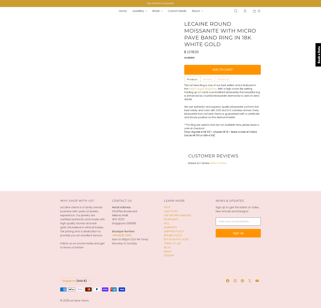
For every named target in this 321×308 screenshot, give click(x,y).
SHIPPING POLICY (174, 231)
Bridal (155, 11)
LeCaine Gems (79, 300)
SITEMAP (169, 255)
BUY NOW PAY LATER (176, 239)
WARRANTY (170, 227)
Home (123, 11)
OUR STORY (171, 211)
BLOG (167, 247)
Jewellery (138, 11)
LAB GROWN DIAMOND (177, 215)
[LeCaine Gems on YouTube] (257, 281)
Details (207, 79)
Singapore (74, 281)
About (196, 11)
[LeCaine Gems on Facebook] (227, 281)
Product (192, 79)
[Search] (235, 11)
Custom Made (177, 11)
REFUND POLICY (173, 235)
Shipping (223, 79)
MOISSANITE (171, 219)
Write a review (218, 163)
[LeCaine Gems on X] (249, 281)
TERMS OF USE (172, 243)
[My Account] (245, 11)
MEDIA (167, 251)
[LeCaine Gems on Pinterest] (242, 281)
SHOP (167, 207)
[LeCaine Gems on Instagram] (235, 281)
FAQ (166, 223)
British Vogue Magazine (203, 88)
